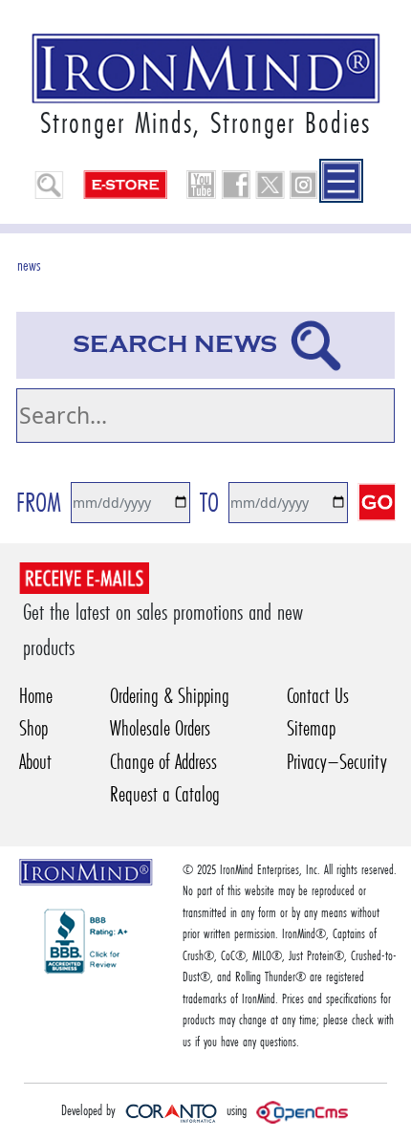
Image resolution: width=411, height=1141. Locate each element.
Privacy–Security (337, 762)
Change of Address (163, 762)
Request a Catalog (165, 794)
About (35, 762)
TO (209, 502)
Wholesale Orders (160, 728)
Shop (33, 728)
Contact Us (318, 696)
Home (36, 696)
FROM (38, 502)
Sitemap (311, 728)
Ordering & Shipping (169, 696)
